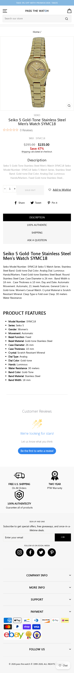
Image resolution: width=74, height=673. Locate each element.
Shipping (26, 151)
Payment (37, 611)
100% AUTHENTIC (37, 225)
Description (37, 217)
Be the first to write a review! (37, 451)
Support (37, 599)
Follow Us (37, 649)
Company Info (37, 575)
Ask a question (37, 240)
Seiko (37, 115)
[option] (37, 2)
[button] (59, 189)
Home (36, 31)
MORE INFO (37, 587)
